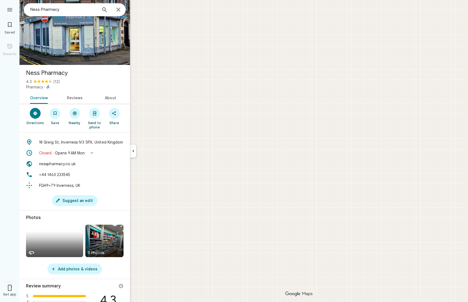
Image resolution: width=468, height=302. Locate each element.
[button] (75, 153)
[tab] (38, 97)
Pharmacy (34, 87)
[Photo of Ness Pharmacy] (75, 32)
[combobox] (63, 9)
